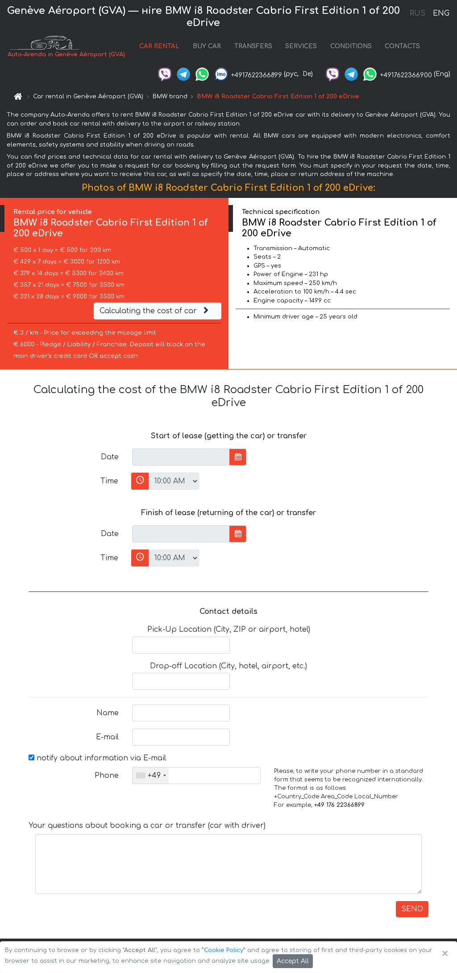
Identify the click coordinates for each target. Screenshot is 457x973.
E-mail (107, 737)
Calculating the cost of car (149, 311)
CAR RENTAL (159, 46)
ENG (441, 13)
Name (107, 713)
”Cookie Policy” (223, 950)
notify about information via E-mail (100, 758)
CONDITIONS (351, 46)
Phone (107, 776)
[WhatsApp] (202, 74)
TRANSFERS (253, 46)
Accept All (293, 961)
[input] (181, 457)
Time (109, 481)
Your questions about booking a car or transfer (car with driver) (147, 826)
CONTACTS (402, 46)
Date (110, 457)
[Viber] (164, 74)
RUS (417, 13)
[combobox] (151, 775)
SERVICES (301, 46)
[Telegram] (183, 74)
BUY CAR (207, 46)
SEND (412, 909)
